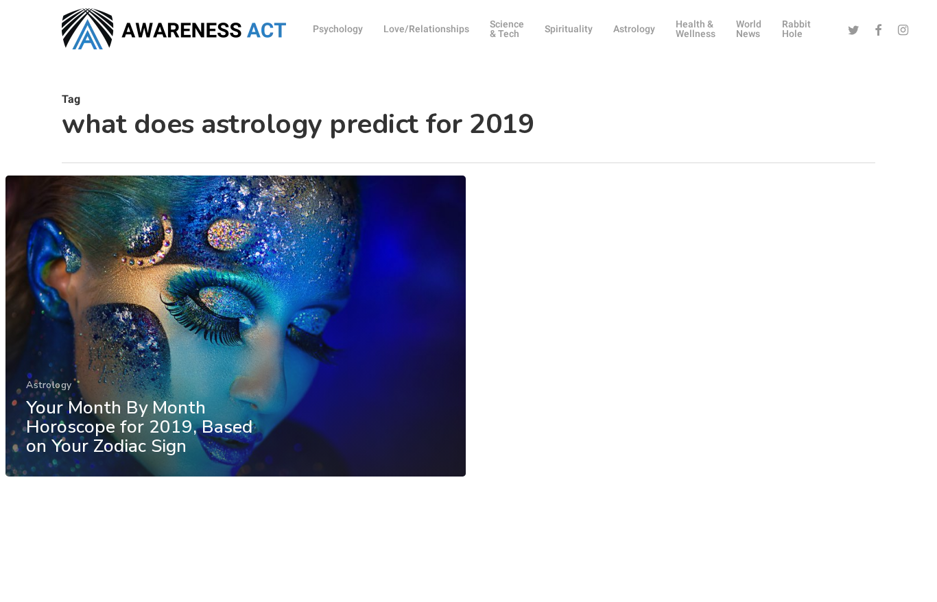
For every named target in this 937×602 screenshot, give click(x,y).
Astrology (49, 385)
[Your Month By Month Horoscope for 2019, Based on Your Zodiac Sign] (235, 326)
